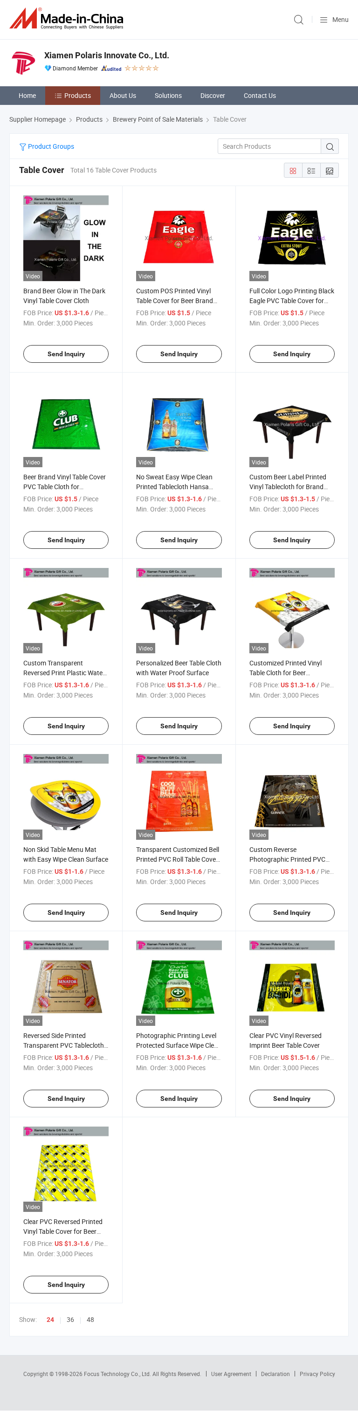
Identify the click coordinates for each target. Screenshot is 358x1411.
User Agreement (231, 1373)
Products (77, 95)
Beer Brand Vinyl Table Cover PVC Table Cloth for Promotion (64, 486)
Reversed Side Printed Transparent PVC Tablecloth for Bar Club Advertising (63, 1045)
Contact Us (260, 95)
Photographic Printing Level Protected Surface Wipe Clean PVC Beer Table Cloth (178, 1045)
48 (90, 1319)
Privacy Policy (317, 1373)
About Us (123, 95)
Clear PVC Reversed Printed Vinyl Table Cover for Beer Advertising (63, 1231)
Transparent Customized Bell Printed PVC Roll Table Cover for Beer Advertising (177, 859)
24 (50, 1319)
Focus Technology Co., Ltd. (118, 1373)
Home (27, 95)
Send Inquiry (66, 354)
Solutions (168, 95)
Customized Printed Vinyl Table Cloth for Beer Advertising (285, 672)
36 (70, 1319)
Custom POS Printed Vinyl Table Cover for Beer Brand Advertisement (174, 300)
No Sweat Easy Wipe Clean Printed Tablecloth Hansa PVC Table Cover (174, 486)
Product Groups (50, 146)
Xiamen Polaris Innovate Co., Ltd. (106, 55)
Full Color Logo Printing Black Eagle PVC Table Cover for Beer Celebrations (291, 300)
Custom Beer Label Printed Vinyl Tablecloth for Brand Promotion (287, 486)
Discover (212, 95)
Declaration (275, 1373)
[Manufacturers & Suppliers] (68, 18)
